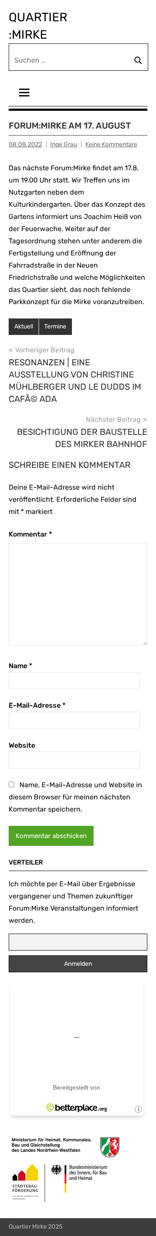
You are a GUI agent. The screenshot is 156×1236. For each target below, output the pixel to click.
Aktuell (23, 326)
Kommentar (30, 534)
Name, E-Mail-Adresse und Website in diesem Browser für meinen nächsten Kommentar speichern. (75, 797)
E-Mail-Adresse (37, 705)
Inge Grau (63, 144)
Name (20, 666)
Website (22, 745)
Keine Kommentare (111, 144)
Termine (55, 326)
